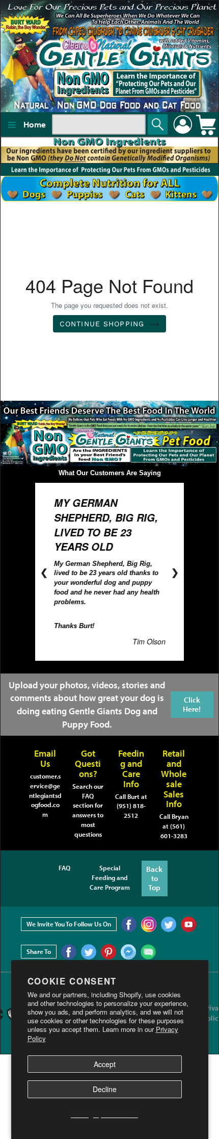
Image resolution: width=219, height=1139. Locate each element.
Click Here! (192, 702)
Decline (105, 1089)
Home (34, 124)
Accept (105, 1064)
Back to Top (154, 877)
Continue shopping (102, 324)
